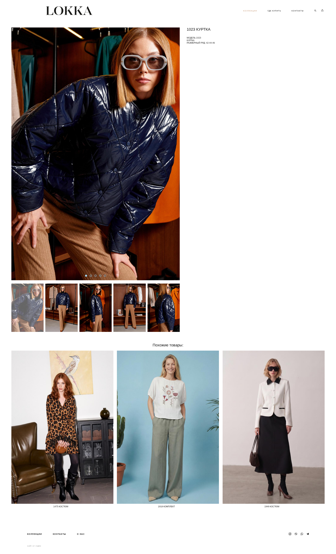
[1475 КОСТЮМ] (62, 427)
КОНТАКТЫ (298, 11)
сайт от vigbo (34, 546)
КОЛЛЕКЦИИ (250, 11)
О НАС (81, 534)
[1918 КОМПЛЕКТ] (168, 427)
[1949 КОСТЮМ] (274, 427)
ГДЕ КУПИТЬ (274, 11)
